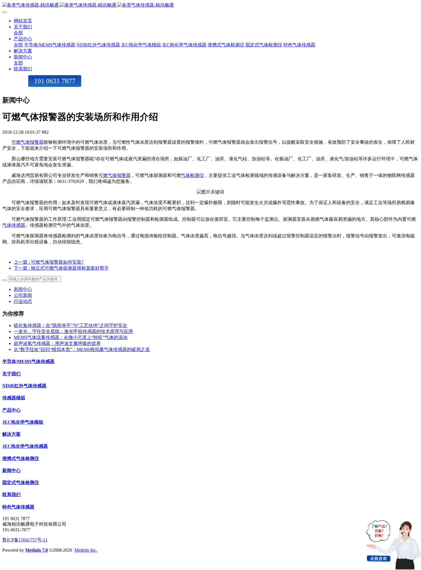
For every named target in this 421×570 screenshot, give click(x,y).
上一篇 (48, 262)
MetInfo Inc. (85, 550)
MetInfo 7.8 (36, 550)
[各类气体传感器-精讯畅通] (210, 5)
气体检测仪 (192, 175)
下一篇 (61, 268)
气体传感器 (13, 225)
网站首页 (23, 20)
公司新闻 (23, 295)
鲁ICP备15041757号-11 (25, 539)
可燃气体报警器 (27, 142)
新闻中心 (23, 289)
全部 (18, 32)
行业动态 (23, 301)
